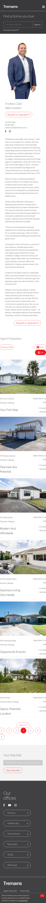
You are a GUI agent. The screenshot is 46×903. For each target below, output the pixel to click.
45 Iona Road (5, 698)
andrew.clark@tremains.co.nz (16, 127)
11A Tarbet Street (6, 517)
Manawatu (12, 844)
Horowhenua (13, 833)
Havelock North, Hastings (9, 702)
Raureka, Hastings (6, 583)
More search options (10, 30)
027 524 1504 (10, 122)
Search (37, 24)
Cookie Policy (23, 901)
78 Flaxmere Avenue (7, 456)
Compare (42, 408)
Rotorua (11, 812)
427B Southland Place (8, 579)
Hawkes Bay (13, 823)
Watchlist (42, 412)
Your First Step (9, 410)
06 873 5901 (10, 125)
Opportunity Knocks (12, 652)
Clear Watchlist (13, 770)
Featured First (6, 347)
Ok (42, 896)
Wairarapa (12, 865)
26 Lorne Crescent (7, 399)
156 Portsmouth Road (8, 640)
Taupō (10, 854)
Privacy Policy (25, 891)
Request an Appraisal (17, 114)
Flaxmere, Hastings (7, 403)
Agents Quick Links (10, 891)
